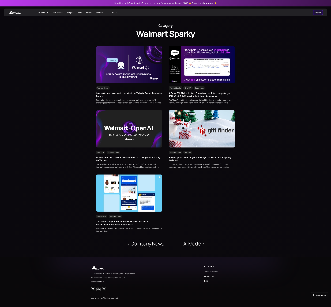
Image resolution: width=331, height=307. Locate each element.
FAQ (206, 281)
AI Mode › (193, 243)
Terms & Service (210, 271)
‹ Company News (145, 243)
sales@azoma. (97, 281)
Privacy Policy (209, 276)
